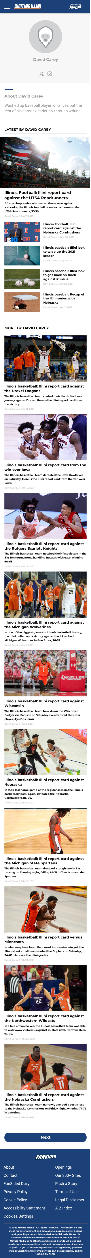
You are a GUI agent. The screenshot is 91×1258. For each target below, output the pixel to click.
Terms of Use (67, 1191)
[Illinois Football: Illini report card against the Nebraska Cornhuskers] (45, 232)
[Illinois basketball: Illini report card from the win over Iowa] (45, 451)
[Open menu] (7, 6)
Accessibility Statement (24, 1208)
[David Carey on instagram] (49, 73)
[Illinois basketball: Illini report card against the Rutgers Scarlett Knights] (45, 530)
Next (46, 1137)
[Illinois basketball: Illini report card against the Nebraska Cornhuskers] (45, 1081)
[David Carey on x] (41, 73)
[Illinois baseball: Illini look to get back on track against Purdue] (45, 279)
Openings (63, 1167)
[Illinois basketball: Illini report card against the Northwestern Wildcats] (45, 1002)
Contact (10, 1175)
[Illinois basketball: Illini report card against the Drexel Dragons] (45, 373)
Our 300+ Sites (68, 1175)
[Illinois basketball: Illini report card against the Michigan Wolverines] (45, 609)
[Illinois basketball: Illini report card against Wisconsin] (45, 688)
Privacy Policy (16, 1191)
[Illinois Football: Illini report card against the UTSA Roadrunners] (45, 177)
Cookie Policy (15, 1200)
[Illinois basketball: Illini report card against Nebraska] (45, 766)
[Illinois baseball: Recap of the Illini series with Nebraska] (45, 302)
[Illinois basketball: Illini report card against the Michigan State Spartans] (45, 845)
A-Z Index (63, 1208)
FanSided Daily (17, 1183)
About (9, 1167)
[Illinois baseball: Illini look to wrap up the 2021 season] (45, 255)
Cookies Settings (18, 1216)
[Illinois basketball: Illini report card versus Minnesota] (45, 924)
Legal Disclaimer (69, 1200)
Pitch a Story (66, 1183)
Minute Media (26, 1227)
